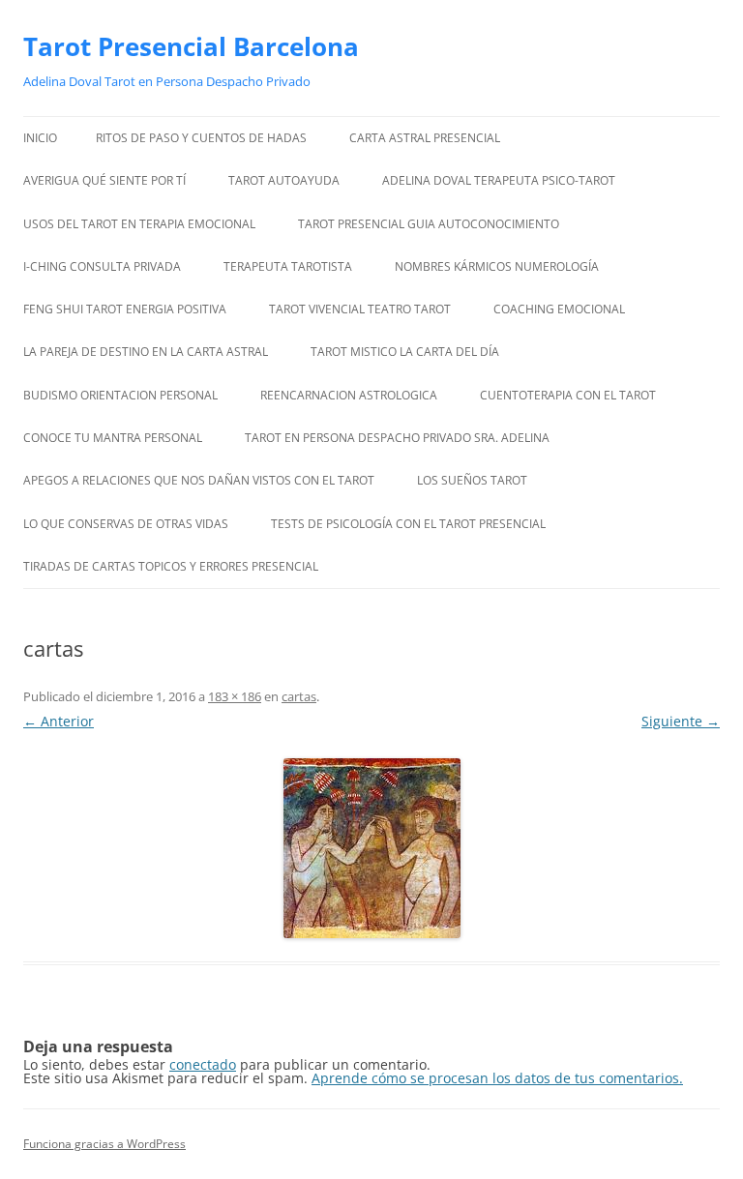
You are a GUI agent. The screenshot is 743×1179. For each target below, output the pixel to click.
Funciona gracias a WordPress (104, 1143)
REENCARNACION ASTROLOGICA (348, 395)
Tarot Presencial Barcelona (191, 46)
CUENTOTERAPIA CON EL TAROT (568, 395)
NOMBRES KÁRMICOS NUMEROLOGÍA (497, 266)
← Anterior (58, 721)
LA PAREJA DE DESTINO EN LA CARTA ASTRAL (145, 351)
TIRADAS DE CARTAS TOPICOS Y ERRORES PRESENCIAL (172, 566)
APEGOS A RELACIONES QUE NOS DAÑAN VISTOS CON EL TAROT (198, 480)
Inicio (40, 138)
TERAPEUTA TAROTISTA (287, 266)
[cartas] (371, 848)
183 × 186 (234, 696)
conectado (202, 1064)
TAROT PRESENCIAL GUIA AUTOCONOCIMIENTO (428, 224)
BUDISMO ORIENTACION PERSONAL (120, 395)
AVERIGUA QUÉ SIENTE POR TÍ (104, 180)
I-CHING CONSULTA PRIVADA (102, 266)
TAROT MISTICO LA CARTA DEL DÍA (405, 351)
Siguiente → (680, 721)
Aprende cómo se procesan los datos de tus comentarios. (497, 1078)
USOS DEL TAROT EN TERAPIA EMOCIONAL (139, 224)
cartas (299, 696)
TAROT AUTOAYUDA (284, 180)
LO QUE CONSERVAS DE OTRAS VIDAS (125, 524)
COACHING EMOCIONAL (559, 309)
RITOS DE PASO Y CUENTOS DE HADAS (201, 138)
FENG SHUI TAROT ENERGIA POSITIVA (124, 309)
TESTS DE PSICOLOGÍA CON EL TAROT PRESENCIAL (408, 524)
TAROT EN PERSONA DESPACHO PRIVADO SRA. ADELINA (397, 437)
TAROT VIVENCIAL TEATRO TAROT (360, 309)
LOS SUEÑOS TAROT (472, 480)
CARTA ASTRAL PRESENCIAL (424, 138)
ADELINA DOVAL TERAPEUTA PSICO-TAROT (498, 180)
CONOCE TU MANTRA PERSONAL (112, 437)
